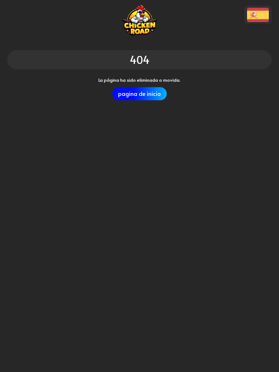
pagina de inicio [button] (139, 93)
